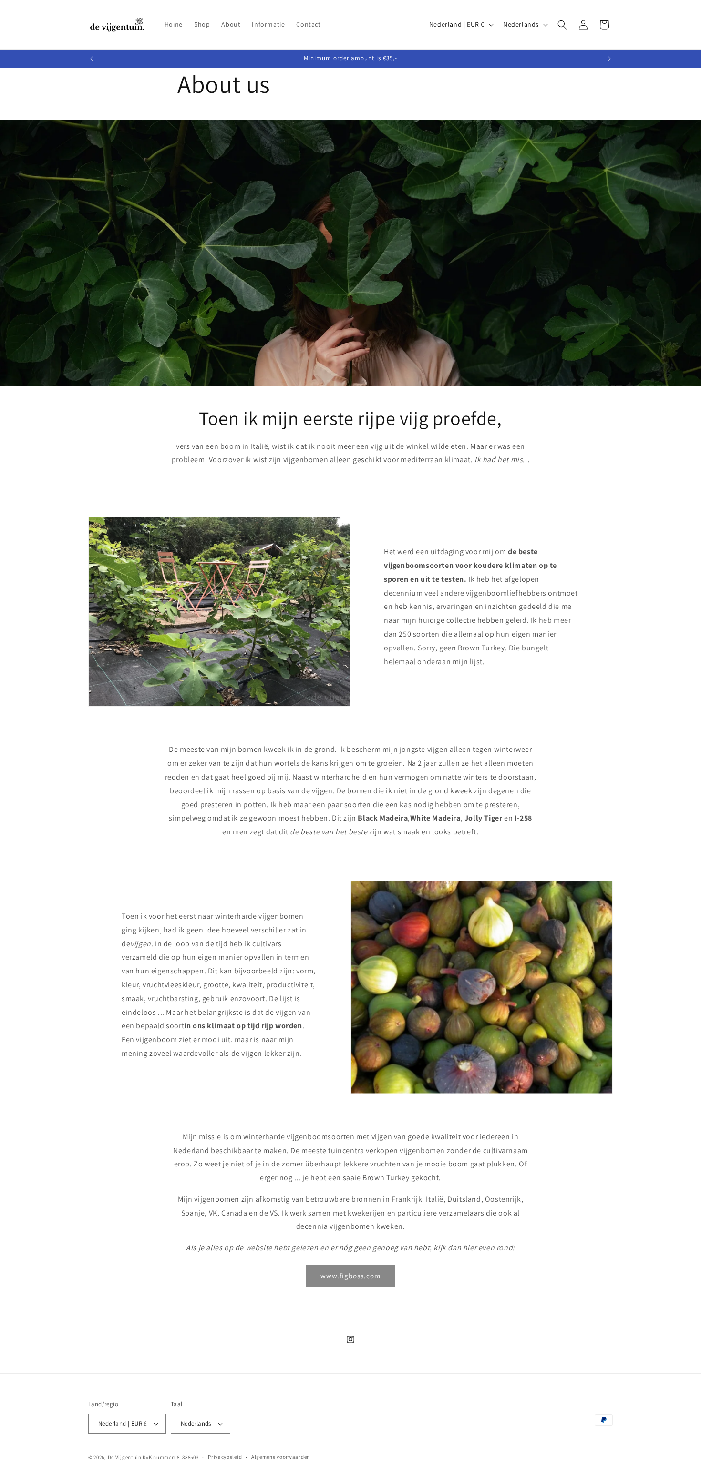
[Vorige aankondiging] (91, 59)
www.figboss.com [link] (350, 1275)
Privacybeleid (225, 1456)
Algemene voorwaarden (280, 1456)
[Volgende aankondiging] (609, 59)
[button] (562, 24)
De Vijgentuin (125, 1457)
